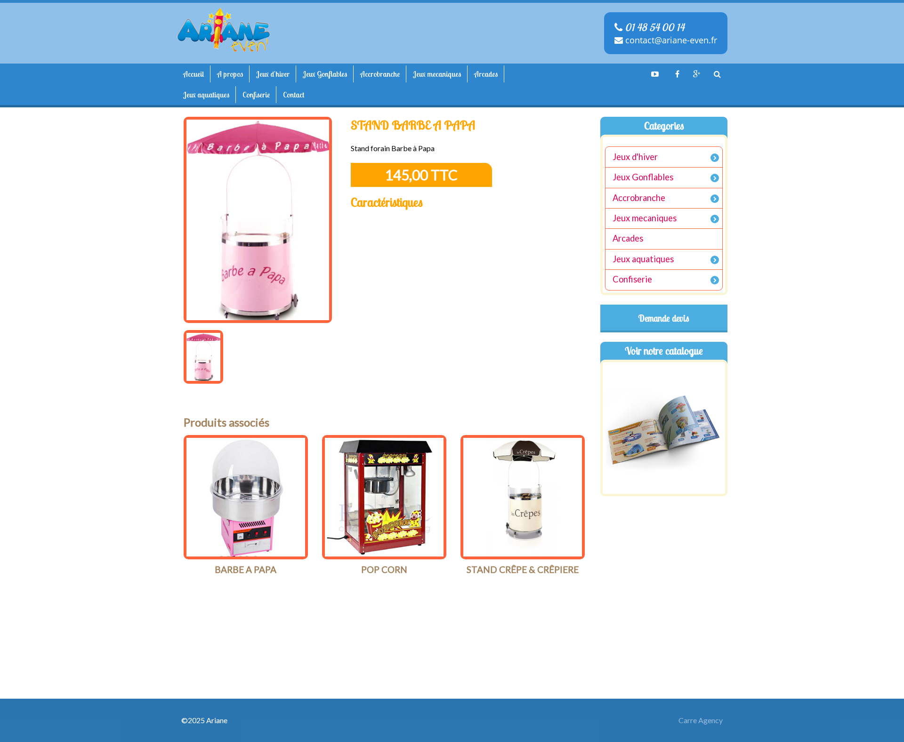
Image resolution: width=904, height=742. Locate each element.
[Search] (717, 74)
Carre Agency (700, 720)
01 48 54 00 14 (653, 27)
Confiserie (256, 94)
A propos (230, 74)
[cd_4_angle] (245, 497)
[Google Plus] (696, 74)
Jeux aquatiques (206, 94)
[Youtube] (655, 74)
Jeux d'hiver (273, 74)
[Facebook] (675, 74)
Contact (293, 94)
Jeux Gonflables (325, 74)
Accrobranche (380, 74)
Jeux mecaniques (437, 74)
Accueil (193, 74)
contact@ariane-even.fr (670, 40)
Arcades (486, 74)
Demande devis (663, 318)
